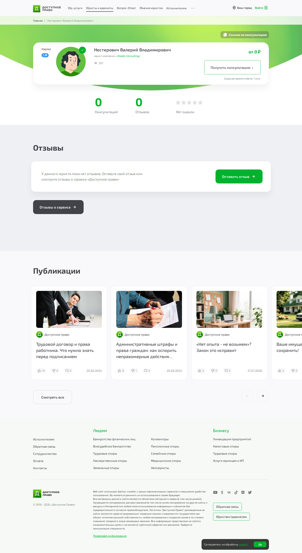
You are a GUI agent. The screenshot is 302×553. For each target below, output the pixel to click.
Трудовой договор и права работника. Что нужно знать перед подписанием (65, 350)
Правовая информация (110, 536)
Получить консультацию (231, 67)
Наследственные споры (110, 460)
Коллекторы (160, 439)
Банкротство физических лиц (114, 439)
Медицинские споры (166, 460)
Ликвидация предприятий (232, 439)
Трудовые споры (105, 453)
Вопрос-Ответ (126, 8)
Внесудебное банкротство (112, 446)
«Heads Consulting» (128, 56)
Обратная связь (44, 446)
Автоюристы (160, 468)
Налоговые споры (226, 446)
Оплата (38, 461)
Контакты (40, 468)
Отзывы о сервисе (55, 207)
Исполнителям (176, 8)
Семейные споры (163, 453)
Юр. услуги (75, 8)
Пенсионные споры (165, 446)
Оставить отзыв (235, 176)
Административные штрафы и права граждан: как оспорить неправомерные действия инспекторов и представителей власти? (148, 356)
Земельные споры (106, 468)
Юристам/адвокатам (231, 516)
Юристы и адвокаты (99, 8)
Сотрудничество (45, 453)
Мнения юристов (151, 8)
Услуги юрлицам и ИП (228, 460)
